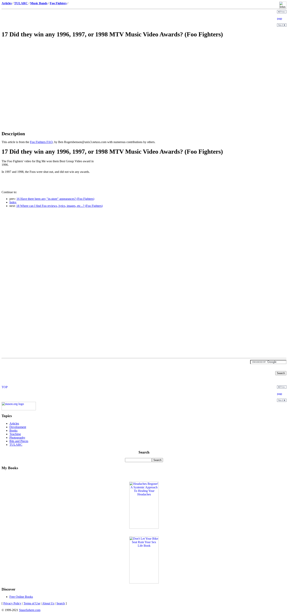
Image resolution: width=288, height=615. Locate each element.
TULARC (15, 444)
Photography (17, 437)
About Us (48, 603)
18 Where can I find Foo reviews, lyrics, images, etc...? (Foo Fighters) (59, 205)
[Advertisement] (144, 69)
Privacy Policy (12, 603)
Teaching (15, 434)
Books (13, 430)
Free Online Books (21, 596)
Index (12, 202)
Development (17, 427)
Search (60, 603)
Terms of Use (32, 603)
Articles (14, 423)
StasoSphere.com (29, 610)
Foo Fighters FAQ (41, 142)
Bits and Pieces (18, 441)
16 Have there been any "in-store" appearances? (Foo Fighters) (55, 198)
